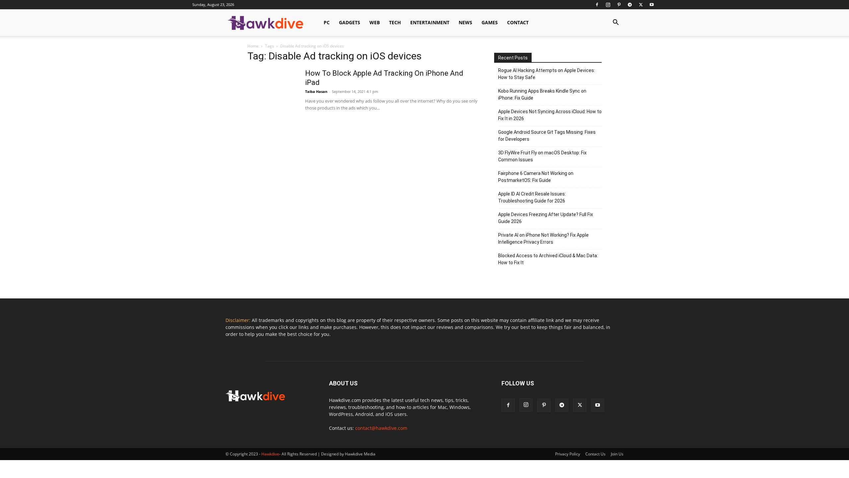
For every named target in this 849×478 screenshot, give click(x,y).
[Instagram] (608, 4)
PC (327, 22)
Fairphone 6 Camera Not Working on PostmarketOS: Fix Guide (535, 177)
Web (374, 22)
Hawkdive (270, 454)
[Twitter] (641, 4)
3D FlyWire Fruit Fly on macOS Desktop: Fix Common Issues (542, 156)
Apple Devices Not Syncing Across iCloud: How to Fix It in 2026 (550, 115)
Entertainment (429, 22)
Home (253, 46)
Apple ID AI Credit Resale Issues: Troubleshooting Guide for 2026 (532, 197)
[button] (615, 23)
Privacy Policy (567, 454)
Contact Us (595, 454)
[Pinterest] (619, 4)
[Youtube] (652, 4)
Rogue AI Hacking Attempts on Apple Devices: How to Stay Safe (546, 74)
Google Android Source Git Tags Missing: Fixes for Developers (547, 135)
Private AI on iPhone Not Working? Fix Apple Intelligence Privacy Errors (543, 238)
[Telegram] (630, 4)
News (465, 22)
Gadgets (349, 22)
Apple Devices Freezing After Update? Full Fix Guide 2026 (545, 218)
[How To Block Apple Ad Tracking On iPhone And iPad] (272, 94)
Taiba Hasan (316, 91)
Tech (395, 22)
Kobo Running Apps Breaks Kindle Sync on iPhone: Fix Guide (542, 94)
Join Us (617, 454)
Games (490, 22)
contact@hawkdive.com (381, 428)
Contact (518, 22)
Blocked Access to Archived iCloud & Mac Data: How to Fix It (548, 259)
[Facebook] (597, 4)
